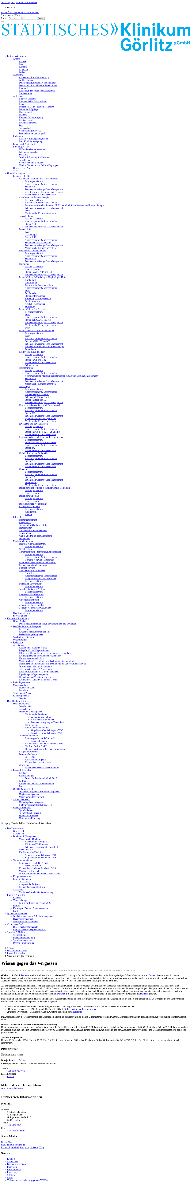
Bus (21, 64)
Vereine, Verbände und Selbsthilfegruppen (38, 165)
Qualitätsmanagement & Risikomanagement (39, 791)
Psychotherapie (89, 1009)
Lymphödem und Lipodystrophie (40, 418)
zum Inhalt (21, 2)
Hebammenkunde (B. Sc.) (31, 658)
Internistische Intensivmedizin (39, 285)
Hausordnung (25, 112)
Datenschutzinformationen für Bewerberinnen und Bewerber (47, 623)
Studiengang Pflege (22, 693)
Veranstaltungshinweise (30, 130)
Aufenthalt (18, 96)
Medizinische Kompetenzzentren (40, 194)
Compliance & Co (21, 799)
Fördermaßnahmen (28, 754)
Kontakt (23, 66)
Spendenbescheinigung (30, 813)
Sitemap (11, 1175)
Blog (21, 786)
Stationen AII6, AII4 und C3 (38, 272)
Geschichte (24, 765)
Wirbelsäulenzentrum (29, 599)
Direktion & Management (31, 711)
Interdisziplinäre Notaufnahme (33, 504)
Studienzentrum (32, 301)
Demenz (25, 975)
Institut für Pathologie (29, 496)
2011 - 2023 (30, 757)
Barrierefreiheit (14, 1169)
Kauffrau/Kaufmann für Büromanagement (38, 671)
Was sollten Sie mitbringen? (32, 133)
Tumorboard (31, 482)
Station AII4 (30, 258)
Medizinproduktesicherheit (31, 797)
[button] (10, 15)
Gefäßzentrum (25, 549)
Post (21, 125)
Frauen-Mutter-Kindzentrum (32, 543)
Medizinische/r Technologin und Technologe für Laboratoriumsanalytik (52, 663)
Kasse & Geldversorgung (31, 117)
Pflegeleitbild (25, 522)
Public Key (12, 1172)
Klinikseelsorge (26, 120)
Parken (22, 72)
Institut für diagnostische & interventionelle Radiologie (44, 488)
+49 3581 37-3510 (16, 1071)
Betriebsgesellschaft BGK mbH (40, 738)
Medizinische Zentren (23, 541)
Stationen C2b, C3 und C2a (38, 242)
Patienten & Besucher (17, 56)
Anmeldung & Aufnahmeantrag (34, 77)
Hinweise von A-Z (22, 168)
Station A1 (30, 461)
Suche (10, 1177)
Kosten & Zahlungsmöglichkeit (33, 138)
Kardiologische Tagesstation (38, 298)
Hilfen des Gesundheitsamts (32, 149)
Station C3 (30, 413)
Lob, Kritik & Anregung (30, 141)
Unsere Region (20, 639)
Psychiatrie (72, 1009)
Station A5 (30, 186)
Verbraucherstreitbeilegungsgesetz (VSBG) (27, 1180)
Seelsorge (23, 154)
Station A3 (30, 477)
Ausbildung (18, 645)
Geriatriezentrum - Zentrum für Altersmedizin (40, 551)
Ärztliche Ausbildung (35, 304)
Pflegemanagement (28, 519)
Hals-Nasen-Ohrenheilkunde (32, 250)
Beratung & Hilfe (21, 146)
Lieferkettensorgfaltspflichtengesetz (35, 805)
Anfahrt (16, 58)
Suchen (4, 18)
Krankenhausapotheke (29, 506)
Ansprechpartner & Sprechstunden (41, 184)
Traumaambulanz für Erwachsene (40, 442)
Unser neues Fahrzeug (29, 818)
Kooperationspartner (28, 751)
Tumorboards (31, 349)
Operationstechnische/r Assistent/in (35, 666)
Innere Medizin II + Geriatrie (32, 309)
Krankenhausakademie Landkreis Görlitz (38, 679)
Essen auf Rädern (39, 741)
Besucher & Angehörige (24, 144)
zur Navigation (8, 2)
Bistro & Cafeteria (27, 98)
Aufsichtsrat (24, 709)
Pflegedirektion (32, 725)
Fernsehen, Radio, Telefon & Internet (36, 106)
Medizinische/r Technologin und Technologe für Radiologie (47, 661)
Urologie (23, 469)
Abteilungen (31, 511)
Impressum (12, 1167)
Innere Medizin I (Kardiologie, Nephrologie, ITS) (42, 277)
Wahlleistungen (26, 80)
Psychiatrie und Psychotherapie (33, 424)
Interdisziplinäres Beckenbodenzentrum (37, 562)
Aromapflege (25, 533)
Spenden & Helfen (22, 807)
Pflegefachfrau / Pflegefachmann (34, 650)
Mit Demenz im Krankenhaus (33, 530)
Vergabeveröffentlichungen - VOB (47, 730)
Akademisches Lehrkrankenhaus (34, 631)
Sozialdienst (24, 160)
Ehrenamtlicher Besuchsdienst (33, 101)
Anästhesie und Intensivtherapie (34, 197)
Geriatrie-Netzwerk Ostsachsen (39, 559)
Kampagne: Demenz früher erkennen (36, 783)
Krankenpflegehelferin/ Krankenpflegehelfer (40, 655)
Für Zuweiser (31, 293)
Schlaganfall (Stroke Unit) (37, 397)
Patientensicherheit (28, 122)
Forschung (30, 306)
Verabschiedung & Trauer (31, 162)
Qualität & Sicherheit (23, 789)
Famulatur (23, 690)
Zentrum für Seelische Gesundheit (35, 607)
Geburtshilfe (31, 237)
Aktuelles (29, 573)
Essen (21, 104)
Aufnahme (18, 74)
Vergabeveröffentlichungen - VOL (47, 733)
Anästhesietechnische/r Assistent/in (35, 669)
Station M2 (30, 448)
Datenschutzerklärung (17, 1164)
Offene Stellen (20, 621)
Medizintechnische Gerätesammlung (42, 767)
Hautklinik (24, 264)
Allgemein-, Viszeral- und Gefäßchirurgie (38, 178)
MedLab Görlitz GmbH (36, 746)
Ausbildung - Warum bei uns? (33, 647)
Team (27, 232)
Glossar (16, 170)
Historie (28, 514)
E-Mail (10, 1076)
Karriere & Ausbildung (18, 618)
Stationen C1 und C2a (35, 360)
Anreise (22, 61)
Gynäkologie (31, 234)
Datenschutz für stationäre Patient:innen (37, 82)
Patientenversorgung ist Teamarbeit (47, 722)
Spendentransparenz (28, 815)
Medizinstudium (20, 685)
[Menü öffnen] (2, 21)
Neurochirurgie (26, 368)
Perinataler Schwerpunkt (30, 583)
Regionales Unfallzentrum (31, 594)
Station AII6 (30, 224)
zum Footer (31, 2)
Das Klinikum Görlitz (17, 701)
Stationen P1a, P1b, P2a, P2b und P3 (42, 432)
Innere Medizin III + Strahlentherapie (36, 330)
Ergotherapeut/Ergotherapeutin (33, 674)
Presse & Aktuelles (22, 770)
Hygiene (23, 114)
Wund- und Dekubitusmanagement (35, 535)
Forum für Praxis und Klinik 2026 (41, 778)
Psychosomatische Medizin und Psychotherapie (41, 437)
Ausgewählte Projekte (35, 759)
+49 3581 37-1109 (15, 1130)
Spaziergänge (25, 128)
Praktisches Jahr (26, 687)
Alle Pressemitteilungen (12, 1088)
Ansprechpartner (33, 269)
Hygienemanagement (29, 794)
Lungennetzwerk (27, 567)
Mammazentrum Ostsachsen (32, 570)
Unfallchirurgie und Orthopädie (34, 453)
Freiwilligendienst (21, 682)
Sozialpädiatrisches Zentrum (32, 589)
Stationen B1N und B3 (35, 400)
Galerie (22, 698)
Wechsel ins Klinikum (23, 637)
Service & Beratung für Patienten (34, 157)
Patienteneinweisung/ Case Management (44, 189)
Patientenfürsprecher (28, 152)
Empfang (23, 88)
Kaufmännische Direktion (37, 727)
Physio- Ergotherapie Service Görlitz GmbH (45, 749)
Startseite (11, 948)
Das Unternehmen (21, 703)
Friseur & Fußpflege (28, 109)
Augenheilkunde (27, 216)
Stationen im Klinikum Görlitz (33, 525)
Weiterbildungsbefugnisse (31, 634)
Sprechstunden (20, 615)
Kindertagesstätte (21, 695)
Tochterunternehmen (28, 735)
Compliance (12, 1161)
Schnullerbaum (32, 365)
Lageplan (23, 69)
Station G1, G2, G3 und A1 (38, 320)
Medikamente (25, 93)
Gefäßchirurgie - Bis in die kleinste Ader (44, 192)
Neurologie (24, 386)
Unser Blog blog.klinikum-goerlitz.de (13, 1143)
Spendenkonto (26, 810)
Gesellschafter (25, 706)
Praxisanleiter (25, 527)
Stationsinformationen (35, 296)
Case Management (21, 613)
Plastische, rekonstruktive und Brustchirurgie (40, 405)
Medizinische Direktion (36, 714)
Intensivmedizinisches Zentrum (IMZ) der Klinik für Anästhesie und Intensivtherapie (64, 205)
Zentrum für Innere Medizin (32, 605)
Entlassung (18, 136)
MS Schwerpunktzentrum (37, 394)
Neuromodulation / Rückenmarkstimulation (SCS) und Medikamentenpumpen (61, 376)
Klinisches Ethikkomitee (42, 719)
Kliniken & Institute (22, 176)
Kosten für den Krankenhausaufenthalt (37, 90)
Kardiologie (30, 280)
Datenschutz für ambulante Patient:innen (38, 85)
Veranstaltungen (26, 775)
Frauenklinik (25, 229)
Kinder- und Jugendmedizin (32, 352)
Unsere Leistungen (16, 173)
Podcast (22, 781)
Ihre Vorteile (25, 629)
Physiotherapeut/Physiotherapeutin (35, 677)
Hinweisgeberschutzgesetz (31, 802)
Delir (27, 210)
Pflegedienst (18, 517)
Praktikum (18, 642)
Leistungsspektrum (34, 181)
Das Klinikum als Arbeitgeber (27, 626)
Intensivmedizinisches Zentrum (33, 565)
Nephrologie (31, 282)
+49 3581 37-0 (14, 1125)
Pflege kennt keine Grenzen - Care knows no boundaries (45, 653)
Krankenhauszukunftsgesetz (38, 762)
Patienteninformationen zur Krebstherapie (44, 346)
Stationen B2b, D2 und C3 (37, 341)
